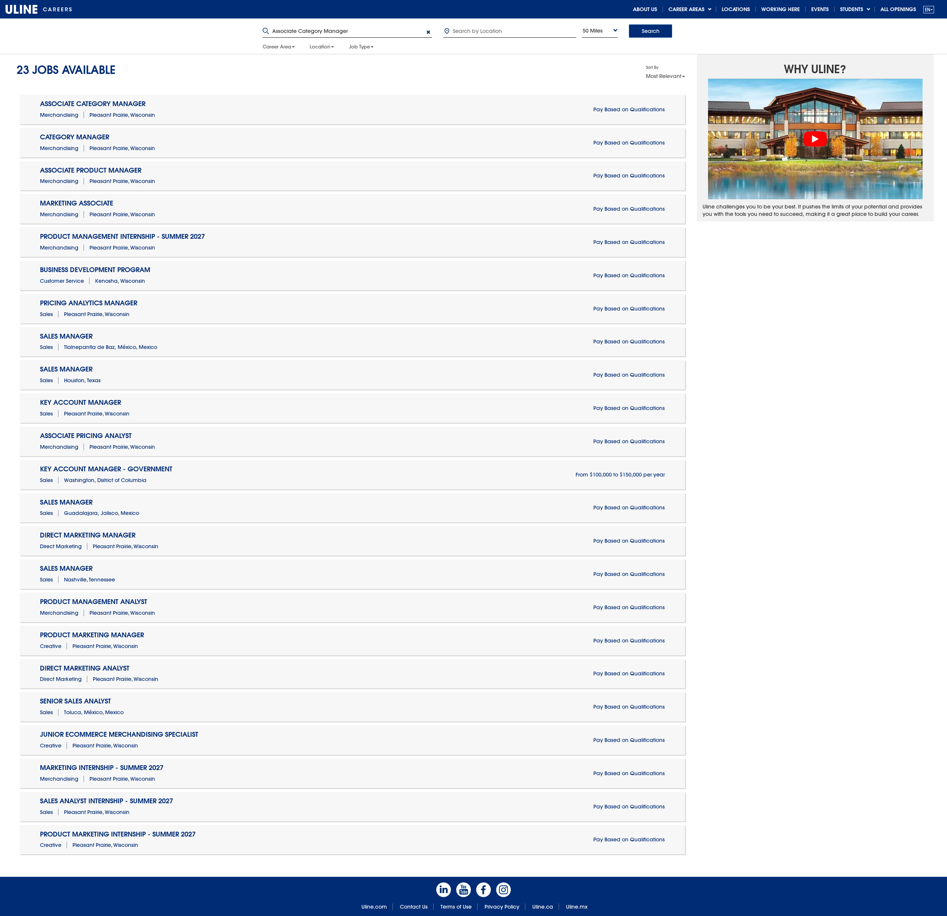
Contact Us (414, 906)
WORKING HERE (780, 9)
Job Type (359, 46)
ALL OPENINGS (898, 9)
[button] (928, 9)
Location (320, 46)
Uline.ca (542, 906)
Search (651, 31)
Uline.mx (576, 906)
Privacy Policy (502, 906)
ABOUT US (645, 9)
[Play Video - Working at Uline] (815, 139)
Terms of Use (456, 906)
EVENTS (820, 9)
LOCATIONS (736, 9)
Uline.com (374, 906)
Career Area (277, 46)
